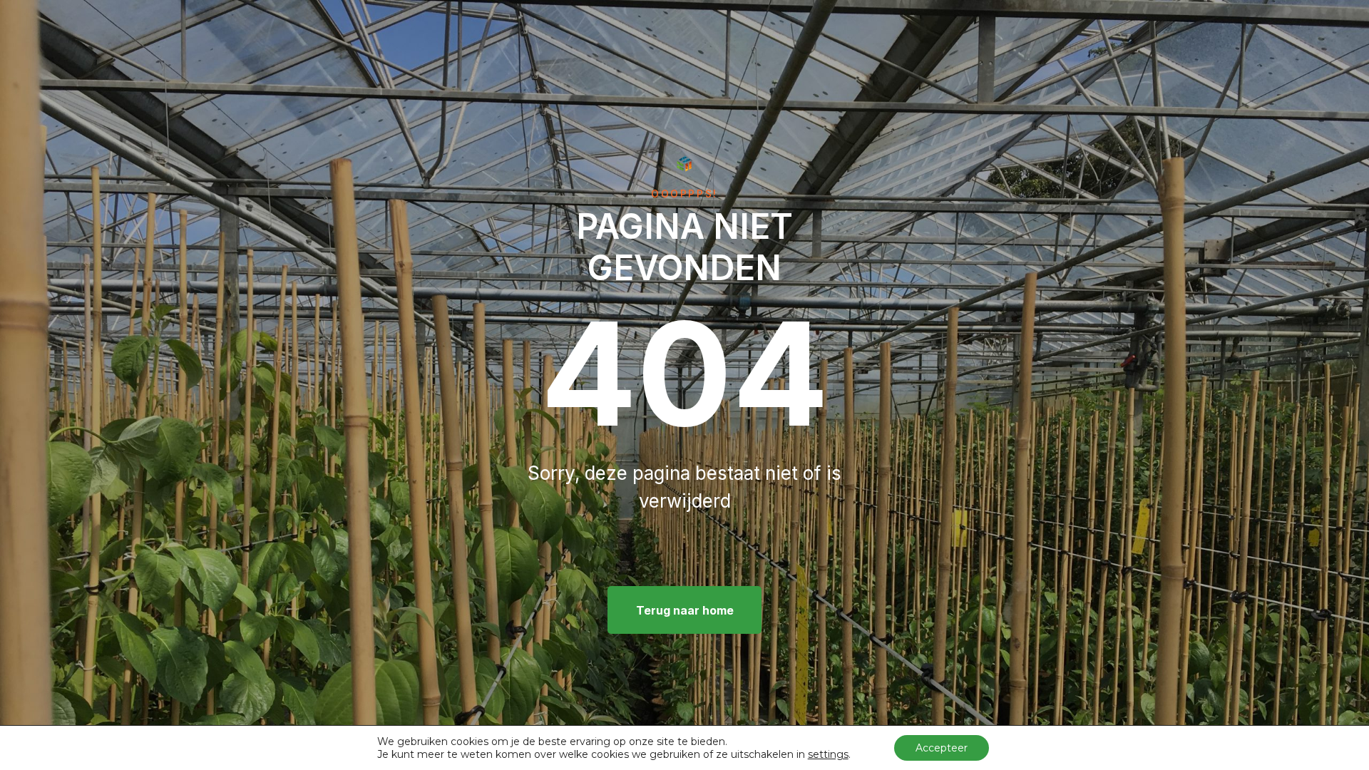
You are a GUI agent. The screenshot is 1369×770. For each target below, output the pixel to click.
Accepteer (942, 747)
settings (828, 754)
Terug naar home (685, 610)
